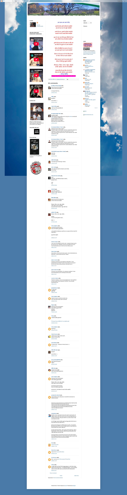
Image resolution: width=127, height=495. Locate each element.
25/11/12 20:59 (54, 330)
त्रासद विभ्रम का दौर (88, 79)
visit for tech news (54, 444)
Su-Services (54, 457)
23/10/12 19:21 (54, 323)
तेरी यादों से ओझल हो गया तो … (89, 66)
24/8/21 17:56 (54, 446)
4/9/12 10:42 (53, 247)
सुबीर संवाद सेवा (87, 91)
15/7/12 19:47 (54, 171)
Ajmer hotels (54, 251)
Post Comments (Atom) (58, 477)
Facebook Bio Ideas (60, 451)
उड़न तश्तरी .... (87, 86)
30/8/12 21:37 (54, 237)
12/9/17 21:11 (54, 409)
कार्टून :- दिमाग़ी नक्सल (88, 62)
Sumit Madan (54, 342)
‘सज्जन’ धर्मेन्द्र (54, 106)
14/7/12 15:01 (54, 156)
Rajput (52, 304)
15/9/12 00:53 (54, 301)
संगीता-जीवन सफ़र (54, 350)
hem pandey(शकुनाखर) (55, 359)
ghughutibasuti (54, 287)
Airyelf (66, 485)
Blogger (74, 485)
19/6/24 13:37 (54, 460)
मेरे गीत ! (86, 75)
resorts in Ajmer (54, 278)
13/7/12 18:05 (54, 123)
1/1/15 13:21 (53, 372)
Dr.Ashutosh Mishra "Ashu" (57, 127)
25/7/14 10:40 (54, 364)
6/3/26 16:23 (53, 470)
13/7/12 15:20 (54, 102)
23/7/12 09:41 (54, 185)
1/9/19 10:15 (53, 438)
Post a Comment (53, 473)
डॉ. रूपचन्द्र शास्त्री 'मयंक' (56, 113)
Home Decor (54, 450)
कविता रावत (53, 368)
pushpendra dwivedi (55, 395)
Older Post (76, 475)
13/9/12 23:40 (54, 292)
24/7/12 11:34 (54, 208)
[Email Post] (67, 79)
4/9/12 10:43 (53, 256)
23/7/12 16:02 (54, 193)
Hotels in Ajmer (54, 241)
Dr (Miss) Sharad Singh (56, 85)
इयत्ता (86, 78)
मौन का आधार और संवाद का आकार (90, 71)
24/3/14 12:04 (54, 355)
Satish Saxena (54, 334)
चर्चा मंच (70, 116)
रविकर (52, 96)
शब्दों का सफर (87, 82)
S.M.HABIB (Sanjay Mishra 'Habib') (58, 151)
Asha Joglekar (54, 225)
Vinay (52, 315)
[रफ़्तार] (84, 111)
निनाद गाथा (87, 98)
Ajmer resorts (54, 260)
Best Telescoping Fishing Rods (64, 459)
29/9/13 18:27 (54, 346)
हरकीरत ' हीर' (53, 212)
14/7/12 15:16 (54, 163)
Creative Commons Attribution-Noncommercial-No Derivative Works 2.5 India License (89, 53)
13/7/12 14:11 (54, 92)
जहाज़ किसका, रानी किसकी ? (89, 83)
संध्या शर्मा (53, 189)
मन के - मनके (53, 167)
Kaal (52, 442)
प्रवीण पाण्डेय (53, 160)
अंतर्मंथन (86, 104)
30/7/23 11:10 (54, 453)
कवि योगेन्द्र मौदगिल (47, 7)
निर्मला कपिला (53, 197)
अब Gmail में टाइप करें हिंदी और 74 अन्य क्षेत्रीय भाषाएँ (60, 321)
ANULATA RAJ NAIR (55, 175)
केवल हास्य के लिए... (88, 105)
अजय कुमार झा (53, 413)
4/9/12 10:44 (53, 274)
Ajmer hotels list (54, 269)
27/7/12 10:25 (54, 221)
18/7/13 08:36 (54, 338)
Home (61, 475)
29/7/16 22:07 (54, 391)
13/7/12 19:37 (54, 135)
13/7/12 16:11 (54, 109)
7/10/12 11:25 (54, 312)
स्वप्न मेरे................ (88, 65)
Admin (52, 464)
